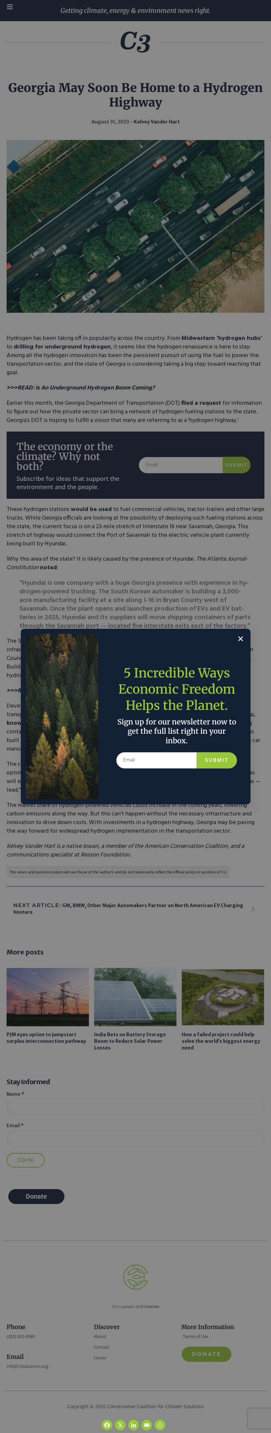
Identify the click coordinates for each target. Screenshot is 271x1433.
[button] (240, 638)
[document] (135, 716)
